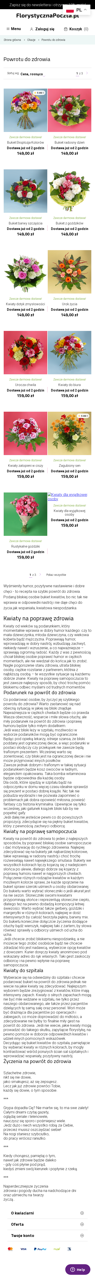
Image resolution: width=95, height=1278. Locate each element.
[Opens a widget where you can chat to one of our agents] (77, 1270)
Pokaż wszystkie (56, 574)
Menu (16, 29)
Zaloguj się (44, 29)
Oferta (17, 1224)
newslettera (41, 5)
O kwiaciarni (22, 1213)
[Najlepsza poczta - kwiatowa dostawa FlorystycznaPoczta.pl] (47, 16)
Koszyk (78, 29)
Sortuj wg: (13, 73)
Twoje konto (22, 1235)
